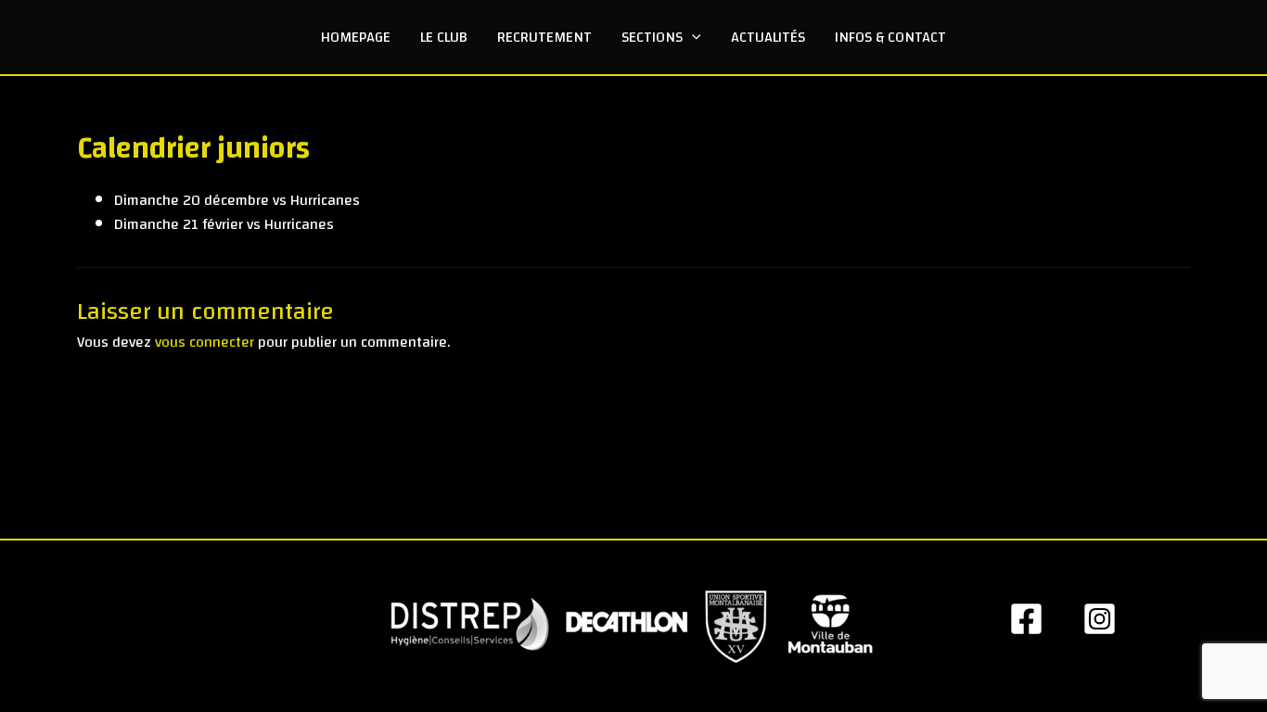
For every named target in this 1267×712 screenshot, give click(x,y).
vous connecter (204, 342)
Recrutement (544, 37)
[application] (692, 37)
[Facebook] (1026, 618)
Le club (443, 37)
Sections (652, 37)
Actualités (768, 37)
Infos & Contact (890, 37)
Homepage (355, 37)
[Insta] (1099, 618)
